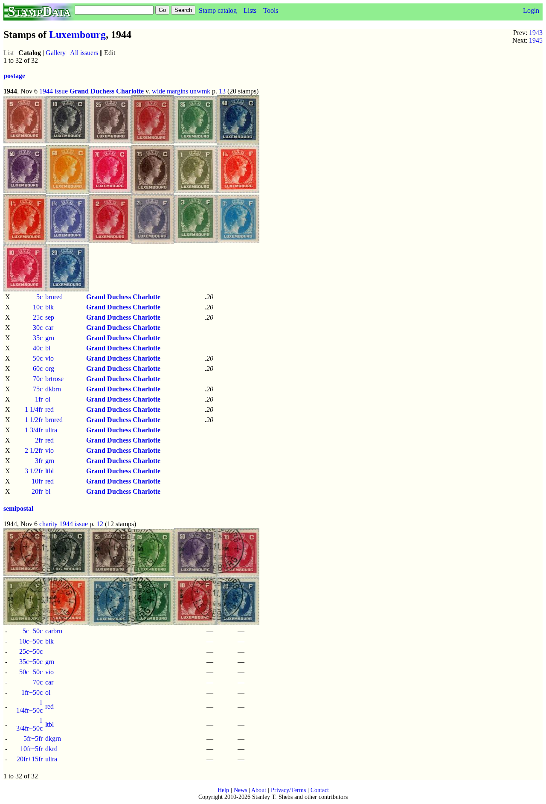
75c (38, 389)
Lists (250, 10)
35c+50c (31, 661)
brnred (54, 296)
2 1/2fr (34, 450)
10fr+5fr (31, 748)
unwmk (200, 91)
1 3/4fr (34, 430)
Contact (320, 790)
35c (38, 337)
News (240, 790)
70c (38, 378)
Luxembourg (77, 34)
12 (99, 523)
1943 (536, 32)
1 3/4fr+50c (29, 724)
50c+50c (31, 672)
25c (38, 317)
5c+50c (33, 631)
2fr (39, 440)
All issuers (84, 52)
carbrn (53, 631)
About (258, 790)
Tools (270, 10)
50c (38, 358)
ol (47, 399)
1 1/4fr (34, 409)
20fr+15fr (30, 759)
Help (223, 790)
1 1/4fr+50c (29, 706)
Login (531, 10)
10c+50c (31, 641)
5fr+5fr (33, 738)
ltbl (49, 471)
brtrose (54, 378)
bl (47, 348)
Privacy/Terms (288, 790)
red (49, 409)
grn (49, 337)
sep (49, 317)
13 (222, 91)
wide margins (170, 91)
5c (39, 296)
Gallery (56, 52)
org (49, 368)
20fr (37, 491)
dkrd (51, 748)
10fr (37, 481)
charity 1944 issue (63, 523)
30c (38, 327)
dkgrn (53, 738)
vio (49, 358)
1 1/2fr (34, 419)
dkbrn (53, 389)
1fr (39, 399)
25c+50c (31, 651)
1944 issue (53, 91)
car (49, 327)
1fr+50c (32, 692)
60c (38, 368)
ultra (51, 430)
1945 (536, 40)
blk (49, 307)
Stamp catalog (218, 10)
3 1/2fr (34, 471)
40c (38, 348)
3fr (39, 460)
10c (38, 307)
